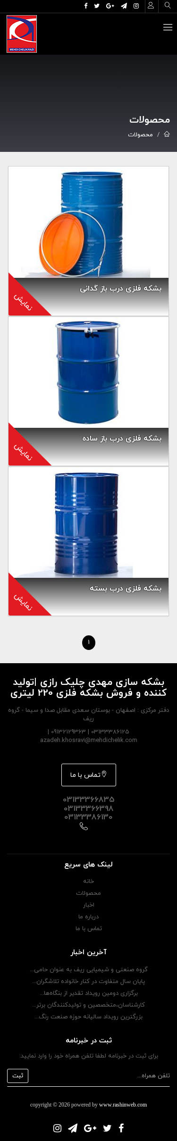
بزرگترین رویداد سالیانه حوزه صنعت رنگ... (88, 1017)
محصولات (140, 135)
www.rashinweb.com (123, 1104)
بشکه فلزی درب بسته (125, 588)
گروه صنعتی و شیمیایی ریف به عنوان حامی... (89, 970)
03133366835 (89, 800)
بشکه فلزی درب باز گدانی (120, 288)
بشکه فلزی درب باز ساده (122, 438)
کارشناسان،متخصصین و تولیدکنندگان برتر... (88, 1005)
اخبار (88, 905)
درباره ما (88, 917)
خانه (88, 881)
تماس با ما (85, 775)
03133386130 (88, 817)
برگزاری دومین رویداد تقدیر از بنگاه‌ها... (89, 993)
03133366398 (89, 809)
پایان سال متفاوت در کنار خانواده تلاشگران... (88, 981)
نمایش (23, 302)
